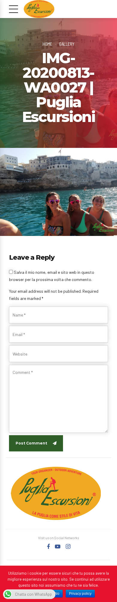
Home (47, 44)
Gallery (66, 44)
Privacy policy (80, 593)
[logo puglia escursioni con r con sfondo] (56, 493)
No (57, 593)
